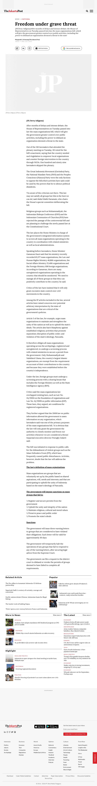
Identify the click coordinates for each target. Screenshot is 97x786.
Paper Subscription (57, 776)
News (17, 19)
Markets (21, 755)
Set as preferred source (73, 48)
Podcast (50, 762)
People (65, 755)
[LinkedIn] (5, 732)
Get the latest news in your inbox (74, 725)
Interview (51, 760)
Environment (67, 767)
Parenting (66, 760)
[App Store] (40, 726)
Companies (22, 750)
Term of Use (48, 778)
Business (22, 741)
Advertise (45, 776)
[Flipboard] (15, 732)
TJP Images (81, 767)
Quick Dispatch (82, 745)
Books (65, 765)
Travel (80, 762)
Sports (80, 764)
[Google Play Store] (52, 726)
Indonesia (7, 741)
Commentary (52, 747)
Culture (65, 741)
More (80, 753)
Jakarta (6, 747)
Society (6, 750)
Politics (6, 745)
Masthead (10, 776)
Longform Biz (82, 747)
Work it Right (67, 769)
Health (65, 757)
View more (57, 615)
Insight (50, 750)
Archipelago (7, 752)
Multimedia (81, 759)
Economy (21, 745)
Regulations (22, 752)
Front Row (81, 741)
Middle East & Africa (40, 752)
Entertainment (67, 747)
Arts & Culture (67, 750)
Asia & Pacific (38, 745)
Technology (66, 752)
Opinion (51, 741)
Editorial (51, 745)
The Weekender (82, 750)
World (36, 741)
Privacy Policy (70, 776)
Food (64, 762)
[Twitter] (12, 732)
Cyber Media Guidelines (23, 776)
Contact (36, 776)
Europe (36, 750)
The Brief (51, 755)
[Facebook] (9, 732)
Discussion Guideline (83, 776)
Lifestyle (65, 745)
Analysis (50, 752)
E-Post (80, 757)
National (26, 19)
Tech (20, 747)
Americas (36, 747)
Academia (51, 757)
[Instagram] (7, 732)
